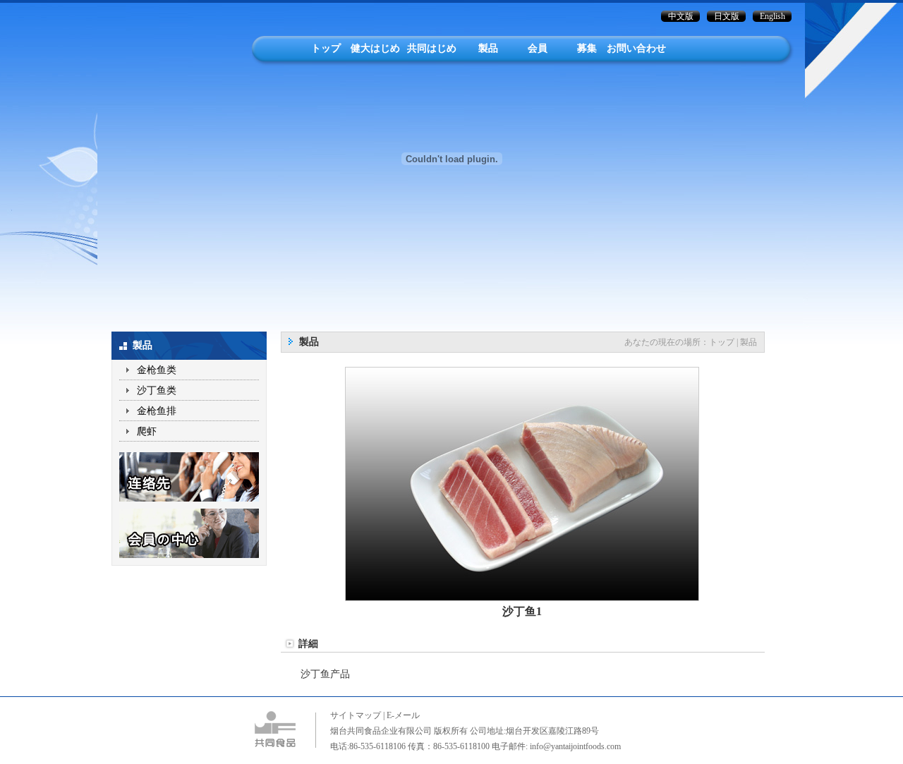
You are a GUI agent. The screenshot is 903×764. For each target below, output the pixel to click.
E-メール (403, 715)
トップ (326, 48)
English (772, 16)
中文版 (680, 16)
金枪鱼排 (156, 411)
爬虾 (147, 431)
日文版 (726, 16)
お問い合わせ (636, 48)
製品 (488, 48)
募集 (587, 48)
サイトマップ (355, 715)
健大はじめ (375, 48)
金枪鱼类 (156, 370)
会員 (537, 48)
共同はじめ (431, 48)
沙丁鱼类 (156, 390)
